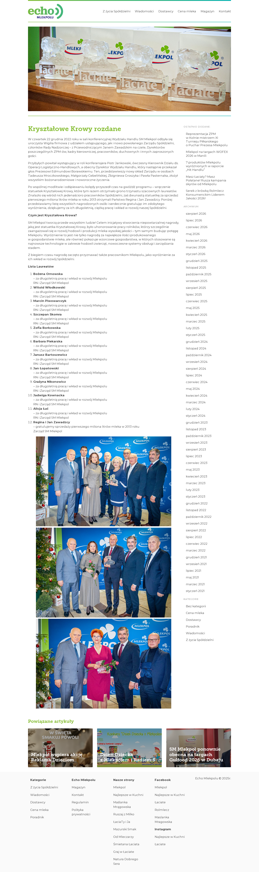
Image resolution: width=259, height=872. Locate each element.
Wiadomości (144, 11)
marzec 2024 (196, 402)
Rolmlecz (162, 810)
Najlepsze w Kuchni (128, 795)
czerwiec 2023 (196, 463)
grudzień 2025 (197, 261)
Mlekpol (119, 787)
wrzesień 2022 (196, 523)
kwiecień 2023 (196, 476)
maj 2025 (193, 308)
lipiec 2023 (194, 456)
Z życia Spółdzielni (116, 11)
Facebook (163, 780)
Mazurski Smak (124, 829)
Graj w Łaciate (123, 852)
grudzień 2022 (197, 503)
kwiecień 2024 (196, 395)
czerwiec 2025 (196, 301)
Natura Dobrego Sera (125, 861)
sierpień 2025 (196, 288)
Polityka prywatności (81, 812)
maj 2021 (192, 577)
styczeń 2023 (195, 496)
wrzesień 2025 (196, 281)
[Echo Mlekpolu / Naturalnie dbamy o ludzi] (45, 11)
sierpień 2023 (196, 449)
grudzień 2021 (196, 557)
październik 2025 (198, 274)
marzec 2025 (195, 321)
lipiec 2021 (193, 570)
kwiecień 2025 (196, 314)
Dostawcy (165, 11)
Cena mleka (187, 11)
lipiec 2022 (194, 537)
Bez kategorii (196, 606)
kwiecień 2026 (196, 240)
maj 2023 (193, 469)
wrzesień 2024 (197, 362)
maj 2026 (193, 234)
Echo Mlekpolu (83, 780)
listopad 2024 (196, 348)
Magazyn (207, 11)
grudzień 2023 (197, 422)
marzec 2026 (196, 247)
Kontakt (225, 11)
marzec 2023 (195, 483)
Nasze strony (123, 780)
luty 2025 (192, 328)
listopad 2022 (196, 510)
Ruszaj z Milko (123, 814)
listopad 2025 (196, 267)
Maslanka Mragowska (163, 819)
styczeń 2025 (195, 335)
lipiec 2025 (194, 294)
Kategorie (38, 780)
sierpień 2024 (196, 368)
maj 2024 (193, 388)
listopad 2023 (196, 429)
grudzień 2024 (197, 341)
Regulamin (80, 802)
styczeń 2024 (195, 415)
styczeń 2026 (195, 254)
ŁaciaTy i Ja (121, 822)
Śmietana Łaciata (126, 844)
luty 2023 (192, 490)
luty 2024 (193, 409)
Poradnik (192, 626)
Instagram (163, 829)
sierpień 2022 (196, 530)
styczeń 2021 (195, 591)
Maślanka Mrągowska (122, 804)
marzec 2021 (195, 584)
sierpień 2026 (196, 213)
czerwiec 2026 (197, 227)
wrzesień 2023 (196, 442)
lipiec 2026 (194, 220)
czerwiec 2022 (196, 543)
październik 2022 (198, 517)
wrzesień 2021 (196, 564)
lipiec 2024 (194, 375)
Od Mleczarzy (123, 837)
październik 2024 (199, 355)
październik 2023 (198, 436)
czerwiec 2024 (197, 382)
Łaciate (160, 802)
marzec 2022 (195, 550)
